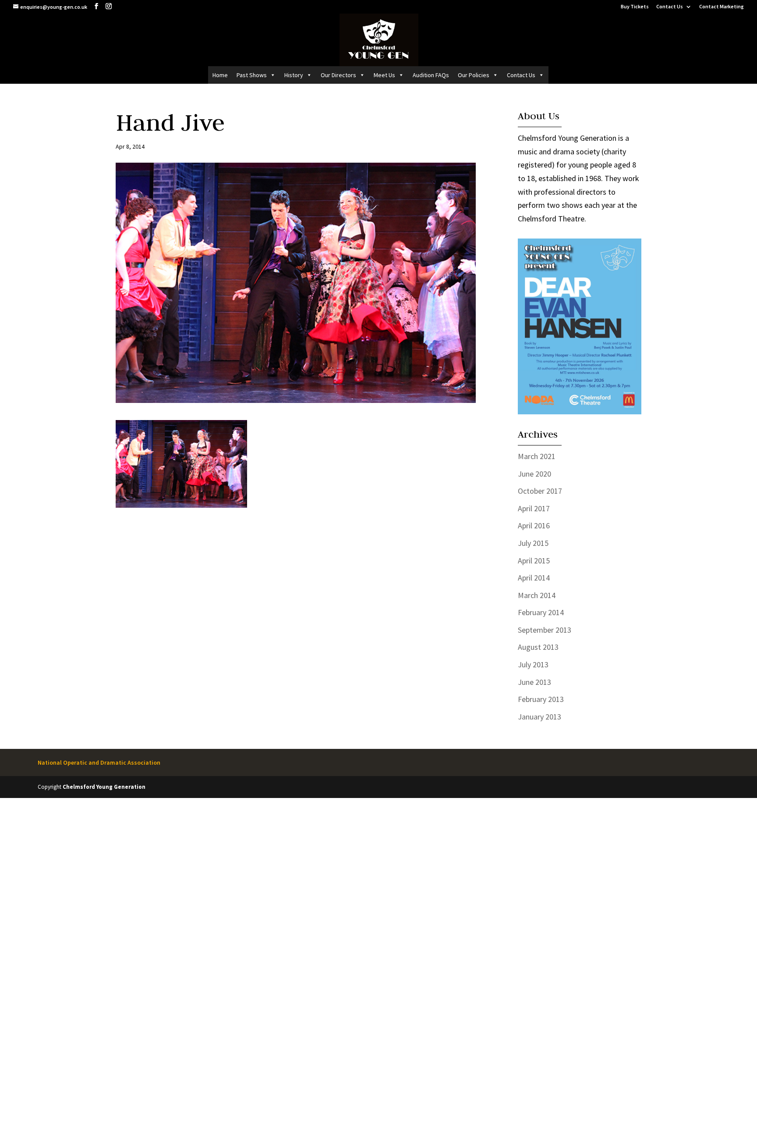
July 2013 (533, 664)
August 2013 (538, 647)
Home (220, 75)
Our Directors (338, 75)
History (293, 75)
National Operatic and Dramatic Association (99, 762)
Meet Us (384, 75)
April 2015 (534, 561)
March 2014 (536, 595)
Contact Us (669, 7)
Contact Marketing (721, 7)
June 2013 (534, 682)
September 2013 (544, 630)
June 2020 (534, 474)
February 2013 (541, 699)
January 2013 (539, 717)
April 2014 (534, 578)
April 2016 (534, 525)
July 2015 (533, 543)
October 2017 (540, 491)
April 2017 (534, 508)
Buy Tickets (635, 7)
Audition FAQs (431, 75)
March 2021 (536, 456)
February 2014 (541, 612)
